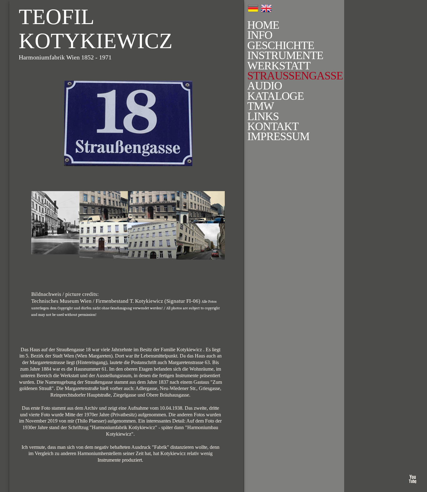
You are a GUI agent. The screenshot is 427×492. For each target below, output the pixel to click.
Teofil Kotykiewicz (96, 29)
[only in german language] (266, 8)
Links (263, 116)
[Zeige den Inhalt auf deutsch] (253, 8)
